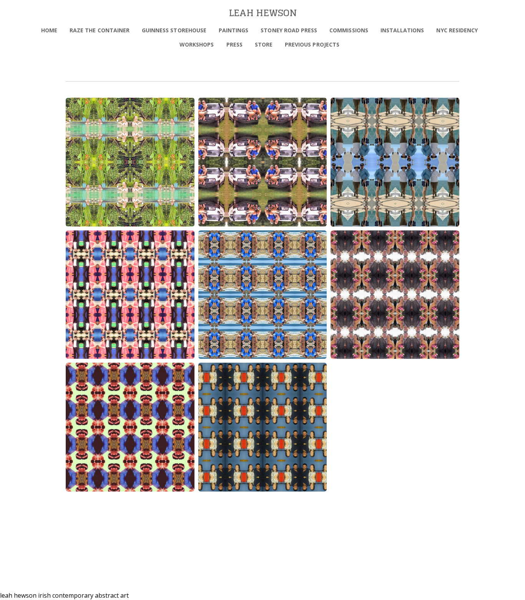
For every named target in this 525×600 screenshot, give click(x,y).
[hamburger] (32, 12)
